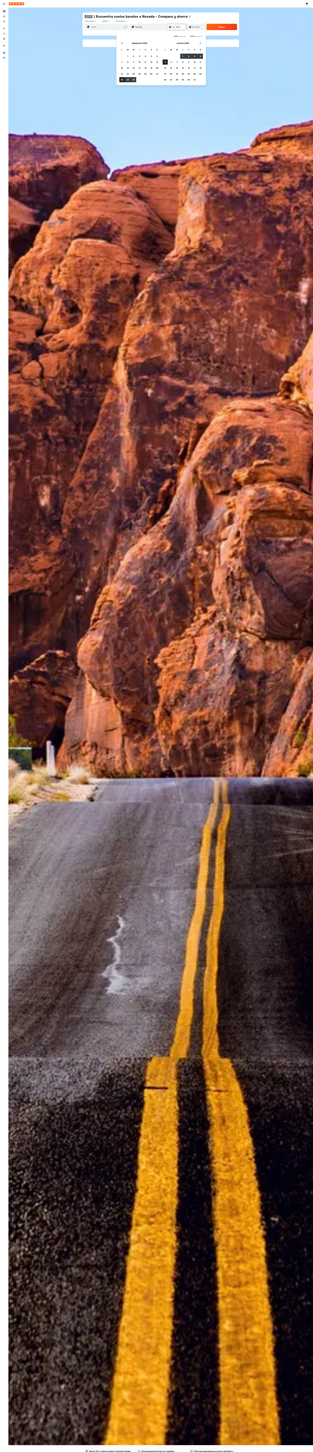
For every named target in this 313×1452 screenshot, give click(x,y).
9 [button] (133, 62)
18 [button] (145, 68)
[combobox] (91, 21)
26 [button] (151, 74)
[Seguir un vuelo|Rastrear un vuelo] (4, 33)
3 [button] (139, 56)
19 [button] (151, 68)
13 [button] (157, 62)
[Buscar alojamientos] (4, 16)
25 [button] (145, 74)
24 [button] (139, 74)
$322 (88, 16)
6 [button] (157, 56)
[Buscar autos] (4, 21)
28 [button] (122, 79)
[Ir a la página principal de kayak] (16, 3)
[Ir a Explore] (4, 28)
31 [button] (195, 79)
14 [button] (122, 68)
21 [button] (122, 74)
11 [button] (145, 62)
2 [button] (133, 56)
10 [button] (140, 62)
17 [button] (139, 68)
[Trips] (4, 45)
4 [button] (145, 56)
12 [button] (151, 62)
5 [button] (151, 56)
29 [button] (128, 79)
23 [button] (134, 74)
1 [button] (127, 56)
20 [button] (157, 68)
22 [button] (128, 74)
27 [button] (157, 74)
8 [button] (127, 62)
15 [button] (128, 68)
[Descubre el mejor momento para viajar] (4, 38)
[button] (4, 3)
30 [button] (133, 79)
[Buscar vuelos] (4, 11)
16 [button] (134, 68)
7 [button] (121, 62)
